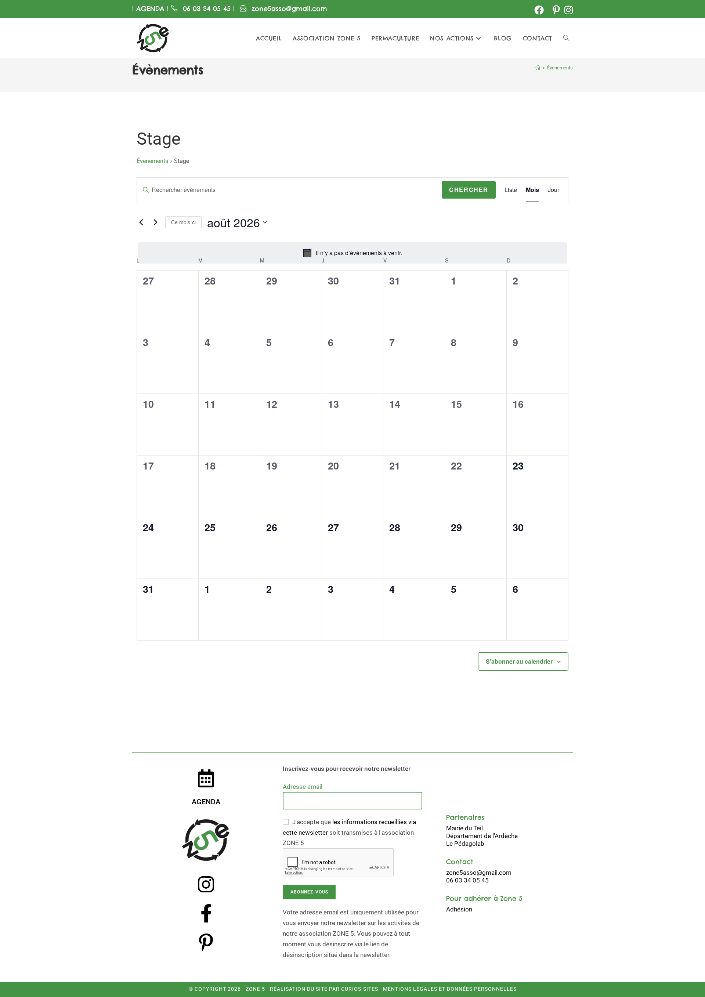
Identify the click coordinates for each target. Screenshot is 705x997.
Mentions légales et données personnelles (450, 989)
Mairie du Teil (464, 828)
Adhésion (459, 909)
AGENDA (149, 8)
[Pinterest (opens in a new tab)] (556, 10)
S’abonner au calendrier (519, 661)
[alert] (352, 253)
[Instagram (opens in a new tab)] (567, 10)
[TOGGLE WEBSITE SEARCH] (566, 38)
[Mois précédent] (141, 222)
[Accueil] (537, 67)
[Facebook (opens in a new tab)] (539, 10)
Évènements (560, 67)
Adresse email (302, 786)
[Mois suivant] (155, 222)
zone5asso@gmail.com (289, 8)
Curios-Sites (359, 989)
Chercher (468, 189)
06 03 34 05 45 (208, 8)
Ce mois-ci (183, 222)
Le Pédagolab (465, 843)
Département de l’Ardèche (482, 836)
